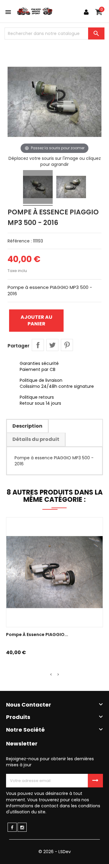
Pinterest (67, 345)
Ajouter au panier (36, 320)
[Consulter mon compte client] (86, 12)
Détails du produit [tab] (35, 439)
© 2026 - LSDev (54, 852)
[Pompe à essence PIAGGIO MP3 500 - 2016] (38, 188)
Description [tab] (27, 426)
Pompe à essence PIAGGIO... (37, 634)
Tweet (52, 345)
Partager (38, 345)
